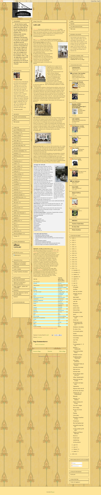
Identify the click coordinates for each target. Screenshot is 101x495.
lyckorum (40, 337)
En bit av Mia (75, 137)
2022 (73, 244)
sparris (74, 314)
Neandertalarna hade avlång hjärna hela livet (77, 323)
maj (74, 285)
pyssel (15, 205)
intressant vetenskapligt (19, 150)
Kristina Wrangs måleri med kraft (78, 374)
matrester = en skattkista (76, 399)
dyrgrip (74, 333)
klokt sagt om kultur (77, 291)
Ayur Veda (75, 340)
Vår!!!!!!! (80, 211)
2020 (73, 249)
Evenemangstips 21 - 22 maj (78, 344)
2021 (73, 246)
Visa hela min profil (18, 109)
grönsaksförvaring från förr (78, 425)
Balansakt (75, 396)
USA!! (73, 194)
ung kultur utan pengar (78, 367)
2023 (73, 242)
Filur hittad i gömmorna (76, 361)
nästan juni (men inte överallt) (78, 380)
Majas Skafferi (75, 148)
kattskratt (16, 296)
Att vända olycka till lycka (76, 26)
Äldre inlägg (62, 351)
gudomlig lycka (17, 143)
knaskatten (16, 153)
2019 (73, 251)
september (75, 276)
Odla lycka (72, 29)
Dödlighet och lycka (77, 354)
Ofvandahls (75, 287)
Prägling (75, 413)
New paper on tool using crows (82, 172)
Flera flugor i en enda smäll (78, 317)
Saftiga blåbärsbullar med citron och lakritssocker (79, 120)
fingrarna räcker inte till (78, 388)
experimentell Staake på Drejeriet (78, 364)
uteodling (75, 289)
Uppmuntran (76, 386)
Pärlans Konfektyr (76, 230)
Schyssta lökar (76, 310)
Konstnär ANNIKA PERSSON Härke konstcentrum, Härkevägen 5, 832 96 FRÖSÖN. (79, 106)
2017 (73, 255)
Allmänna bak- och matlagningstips (77, 393)
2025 (73, 238)
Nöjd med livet (76, 369)
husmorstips (16, 148)
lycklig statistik (17, 169)
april (74, 445)
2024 (73, 240)
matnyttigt (16, 189)
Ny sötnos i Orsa (77, 329)
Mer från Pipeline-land (78, 423)
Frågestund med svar (76, 69)
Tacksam (15, 225)
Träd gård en (75, 93)
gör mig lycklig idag (18, 145)
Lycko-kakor (76, 415)
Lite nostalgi (76, 337)
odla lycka (16, 202)
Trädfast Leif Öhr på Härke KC (77, 432)
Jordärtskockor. (81, 94)
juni (74, 283)
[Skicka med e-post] (55, 335)
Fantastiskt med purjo (78, 335)
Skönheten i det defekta (78, 327)
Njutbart (15, 200)
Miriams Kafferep (76, 193)
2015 (73, 259)
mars (74, 447)
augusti (75, 279)
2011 (73, 268)
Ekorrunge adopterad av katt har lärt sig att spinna (21, 293)
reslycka (15, 210)
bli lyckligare (16, 132)
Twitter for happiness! (75, 482)
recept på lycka (17, 207)
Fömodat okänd (76, 371)
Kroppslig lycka (17, 161)
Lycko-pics (72, 474)
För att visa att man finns (77, 410)
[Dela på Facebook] (59, 335)
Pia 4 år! (80, 160)
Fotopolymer (76, 421)
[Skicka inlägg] (52, 335)
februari (75, 449)
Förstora (64, 331)
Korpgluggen (75, 170)
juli (74, 281)
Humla (79, 138)
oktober (75, 274)
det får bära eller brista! (78, 390)
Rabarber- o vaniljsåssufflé (76, 348)
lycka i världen (17, 166)
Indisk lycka (16, 266)
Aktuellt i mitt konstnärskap (20, 116)
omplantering (76, 440)
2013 (73, 264)
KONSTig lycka (17, 156)
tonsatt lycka (16, 231)
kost (14, 158)
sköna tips (16, 215)
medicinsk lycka (17, 192)
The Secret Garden (76, 159)
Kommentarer (75, 466)
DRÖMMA (74, 220)
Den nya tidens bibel (81, 128)
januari (75, 451)
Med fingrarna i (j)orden (78, 126)
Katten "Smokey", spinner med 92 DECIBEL (20, 287)
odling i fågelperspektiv (78, 377)
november (75, 272)
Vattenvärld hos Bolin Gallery (78, 351)
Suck (15, 223)
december (75, 270)
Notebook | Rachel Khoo (78, 223)
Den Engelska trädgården (81, 150)
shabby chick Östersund (19, 213)
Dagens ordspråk (17, 135)
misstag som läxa (77, 299)
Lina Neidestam (76, 181)
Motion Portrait (75, 182)
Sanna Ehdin (75, 187)
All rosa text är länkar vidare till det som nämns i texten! (45, 328)
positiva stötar (76, 308)
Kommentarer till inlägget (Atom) (53, 356)
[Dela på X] (58, 335)
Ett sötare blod (75, 227)
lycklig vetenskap (17, 174)
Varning (15, 236)
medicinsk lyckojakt (18, 194)
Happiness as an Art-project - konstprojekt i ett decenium (20, 263)
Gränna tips (75, 320)
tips (14, 228)
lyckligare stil (17, 176)
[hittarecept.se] (17, 255)
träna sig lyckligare (18, 233)
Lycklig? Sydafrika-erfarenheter (21, 271)
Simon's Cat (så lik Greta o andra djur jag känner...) (20, 283)
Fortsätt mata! (76, 438)
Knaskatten (16, 290)
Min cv (15, 119)
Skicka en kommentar (40, 344)
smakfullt (16, 218)
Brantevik (75, 303)
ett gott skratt (16, 137)
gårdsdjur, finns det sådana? (77, 294)
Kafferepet (74, 198)
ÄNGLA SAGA (75, 209)
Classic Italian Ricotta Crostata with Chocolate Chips (81, 85)
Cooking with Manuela (77, 82)
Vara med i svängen (77, 405)
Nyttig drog (75, 305)
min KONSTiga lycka (18, 197)
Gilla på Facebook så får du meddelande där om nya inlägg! (77, 58)
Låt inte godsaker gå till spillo (78, 429)
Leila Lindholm (75, 119)
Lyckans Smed (18, 79)
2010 (73, 454)
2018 (73, 253)
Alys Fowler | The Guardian (78, 73)
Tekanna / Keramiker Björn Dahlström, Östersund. (81, 111)
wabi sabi (75, 301)
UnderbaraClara (76, 67)
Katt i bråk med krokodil (19, 279)
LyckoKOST (16, 184)
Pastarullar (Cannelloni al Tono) (78, 418)
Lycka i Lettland (17, 269)
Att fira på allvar (77, 442)
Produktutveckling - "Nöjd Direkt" (77, 357)
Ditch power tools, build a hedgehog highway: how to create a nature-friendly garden (78, 76)
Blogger (52, 492)
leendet (15, 163)
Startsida (50, 351)
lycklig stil (16, 171)
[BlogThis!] (56, 335)
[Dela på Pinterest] (61, 335)
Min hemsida (16, 122)
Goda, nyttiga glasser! (76, 188)
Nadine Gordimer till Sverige (78, 402)
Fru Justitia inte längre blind (78, 383)
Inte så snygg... (76, 407)
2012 (73, 266)
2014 (73, 262)
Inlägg (73, 463)
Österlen (75, 342)
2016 (73, 257)
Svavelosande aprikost (78, 331)
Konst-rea (75, 435)
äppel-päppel (76, 297)
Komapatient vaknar (77, 312)
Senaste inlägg (36, 351)
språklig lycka (17, 220)
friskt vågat (16, 140)
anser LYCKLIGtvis (18, 130)
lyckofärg (16, 181)
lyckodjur (16, 179)
